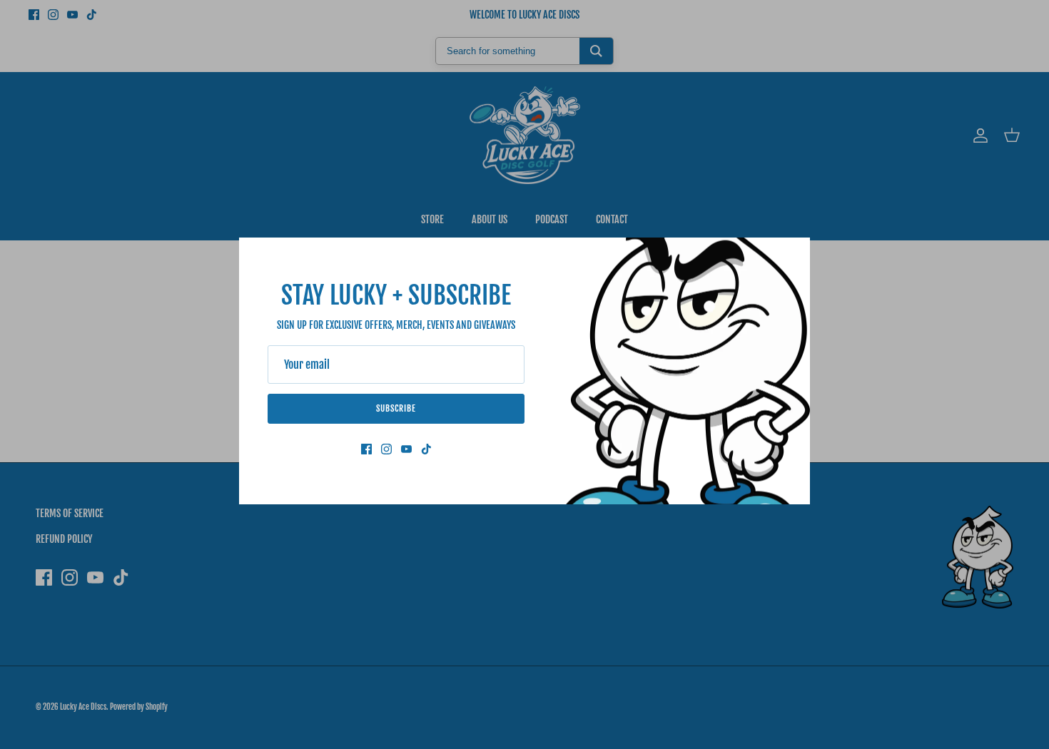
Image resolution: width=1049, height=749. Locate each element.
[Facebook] (366, 449)
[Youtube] (406, 449)
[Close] (792, 255)
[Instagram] (386, 449)
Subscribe (396, 408)
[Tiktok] (426, 449)
